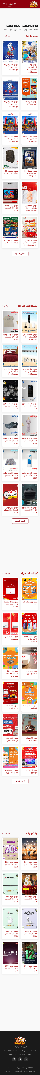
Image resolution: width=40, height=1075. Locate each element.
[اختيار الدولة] (9, 4)
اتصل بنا (7, 1071)
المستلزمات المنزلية (10, 1050)
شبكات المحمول (25, 1054)
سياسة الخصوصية (29, 1071)
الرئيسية (33, 1050)
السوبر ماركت (23, 1050)
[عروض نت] (20, 1040)
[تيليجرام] (20, 1059)
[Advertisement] (20, 16)
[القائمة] (4, 4)
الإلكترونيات (13, 1054)
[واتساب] (14, 1059)
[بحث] (15, 4)
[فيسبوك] (26, 1059)
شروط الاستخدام (17, 1071)
